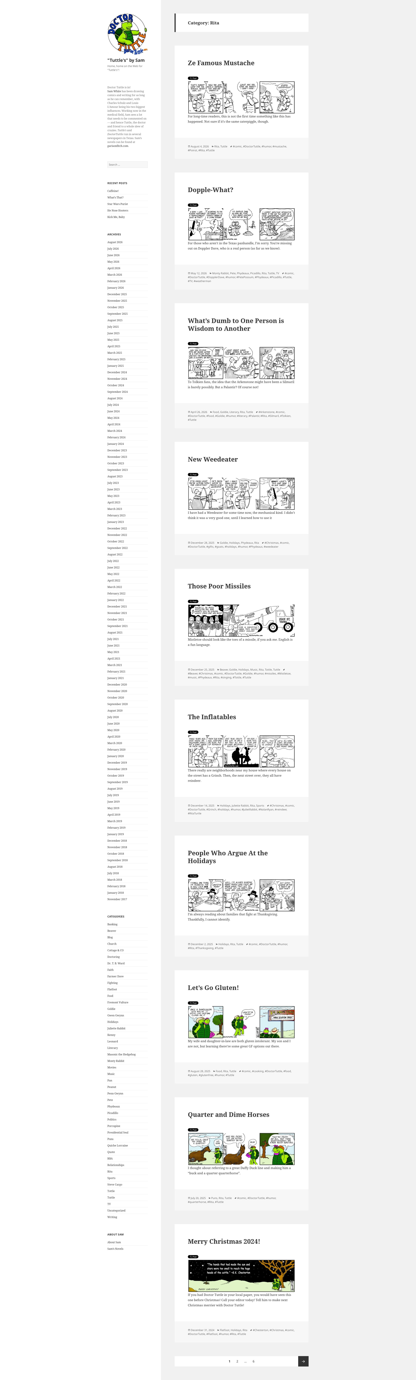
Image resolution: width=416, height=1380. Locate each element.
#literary (242, 416)
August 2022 (115, 554)
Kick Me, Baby (116, 217)
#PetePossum (245, 277)
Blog (110, 937)
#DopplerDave (215, 277)
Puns (110, 1139)
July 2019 (113, 795)
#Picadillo (276, 277)
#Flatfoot (212, 1334)
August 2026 (115, 242)
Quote (111, 1152)
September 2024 (117, 392)
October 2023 (115, 463)
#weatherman (202, 281)
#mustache (279, 146)
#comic (237, 146)
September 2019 (117, 782)
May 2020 (113, 730)
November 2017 (117, 899)
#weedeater (271, 546)
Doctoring (113, 957)
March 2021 (114, 665)
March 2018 (114, 880)
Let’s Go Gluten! (213, 987)
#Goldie (220, 416)
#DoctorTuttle (251, 146)
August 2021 (115, 632)
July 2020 (113, 717)
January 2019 (115, 834)
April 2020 (113, 736)
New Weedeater (213, 459)
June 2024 (113, 411)
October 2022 (115, 541)
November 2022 (117, 535)
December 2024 (117, 372)
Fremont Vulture (117, 1002)
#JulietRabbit (249, 809)
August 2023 (115, 476)
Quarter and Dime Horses (228, 1114)
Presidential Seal (117, 1132)
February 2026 (116, 281)
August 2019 (115, 788)
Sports (111, 1178)
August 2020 (115, 710)
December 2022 (117, 528)
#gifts (210, 546)
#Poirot (192, 150)
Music (111, 1074)
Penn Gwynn (115, 1093)
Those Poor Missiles (219, 586)
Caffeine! (113, 191)
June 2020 (113, 723)
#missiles (270, 673)
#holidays (231, 546)
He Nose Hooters (117, 210)
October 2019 (115, 775)
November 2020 (117, 691)
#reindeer (280, 809)
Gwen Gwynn (115, 1015)
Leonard (112, 1041)
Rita (109, 1171)
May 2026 (113, 261)
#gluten (192, 1075)
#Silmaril (273, 416)
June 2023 (113, 489)
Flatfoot (112, 989)
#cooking (258, 1071)
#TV (190, 281)
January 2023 (115, 522)
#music (192, 677)
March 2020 (114, 743)
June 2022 (113, 567)
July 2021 (113, 639)
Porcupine (113, 1126)
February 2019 (116, 827)
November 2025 (117, 301)
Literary (112, 1048)
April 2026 (113, 268)
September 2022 (117, 548)
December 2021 (117, 606)
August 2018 (115, 866)
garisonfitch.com (117, 146)
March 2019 (114, 821)
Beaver (111, 931)
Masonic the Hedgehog (121, 1054)
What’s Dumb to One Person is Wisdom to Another (236, 324)
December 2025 (117, 294)
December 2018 (117, 840)
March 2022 (114, 587)
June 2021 (113, 645)
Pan (109, 1080)
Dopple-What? (210, 189)
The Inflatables (212, 716)
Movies (111, 1067)
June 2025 (113, 333)
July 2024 (113, 405)
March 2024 (114, 431)
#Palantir (253, 416)
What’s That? (115, 197)
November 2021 (117, 613)
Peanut (111, 1087)
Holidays (112, 1022)
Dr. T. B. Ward (116, 963)
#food (210, 416)
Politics (111, 1119)
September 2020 (117, 704)
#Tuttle (210, 150)
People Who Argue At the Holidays (228, 856)
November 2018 (117, 847)
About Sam (114, 1242)
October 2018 (115, 853)
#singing (226, 677)
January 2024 (115, 444)
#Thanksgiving (204, 948)
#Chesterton (260, 1330)
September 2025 (117, 314)
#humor (266, 146)
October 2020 (115, 697)
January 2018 (115, 893)
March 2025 (114, 353)
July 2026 (113, 248)
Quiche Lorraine (117, 1145)
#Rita (201, 150)
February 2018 (116, 886)
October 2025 (115, 307)
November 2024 (117, 379)
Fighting (112, 983)
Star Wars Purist (117, 204)
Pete (110, 1100)
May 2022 (113, 574)
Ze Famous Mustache (221, 62)
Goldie (111, 1009)
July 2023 (113, 483)
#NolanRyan (266, 809)
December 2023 (117, 450)
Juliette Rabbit (116, 1028)
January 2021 (115, 678)
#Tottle (237, 677)
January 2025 (115, 366)
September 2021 (117, 626)
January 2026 (115, 287)
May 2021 (113, 652)
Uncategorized (116, 1210)
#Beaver (192, 673)
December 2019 (117, 762)
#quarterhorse (197, 1202)
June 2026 (113, 255)
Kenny (111, 1035)
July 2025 (113, 327)
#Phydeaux (261, 277)
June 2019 (113, 801)
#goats (219, 546)
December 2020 (117, 684)
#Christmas (272, 543)
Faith (110, 970)
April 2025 (113, 346)
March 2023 (114, 509)
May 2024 (113, 418)
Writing (112, 1217)
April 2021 (113, 658)
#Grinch (211, 809)
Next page (303, 1361)
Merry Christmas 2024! (224, 1241)
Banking (112, 924)
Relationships (115, 1165)
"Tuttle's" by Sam (126, 60)
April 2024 (113, 424)
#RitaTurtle (194, 813)
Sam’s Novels (115, 1249)
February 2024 (116, 437)
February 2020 (116, 749)
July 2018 (113, 873)
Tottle (111, 1191)
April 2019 (113, 814)
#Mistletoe (284, 673)
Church (112, 944)
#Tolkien (285, 416)
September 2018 (117, 860)
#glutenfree (206, 1075)
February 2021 (116, 671)
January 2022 (115, 600)
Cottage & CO (115, 950)
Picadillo (112, 1113)
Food (110, 996)
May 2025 (113, 340)
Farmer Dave (115, 976)
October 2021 (115, 619)
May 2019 (113, 808)
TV (109, 1204)
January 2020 (115, 756)
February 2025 (116, 359)
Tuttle (111, 1197)
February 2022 (116, 593)
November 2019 (117, 769)
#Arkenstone (266, 412)
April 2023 (113, 502)
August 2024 (115, 398)
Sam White (114, 91)
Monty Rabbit (115, 1061)
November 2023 (117, 457)
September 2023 (117, 470)
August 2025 (115, 320)
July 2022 (113, 561)
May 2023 (113, 496)
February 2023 (116, 515)
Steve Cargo (114, 1184)
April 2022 (113, 580)
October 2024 (115, 385)
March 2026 (114, 274)
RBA (110, 1158)
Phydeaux (113, 1106)
